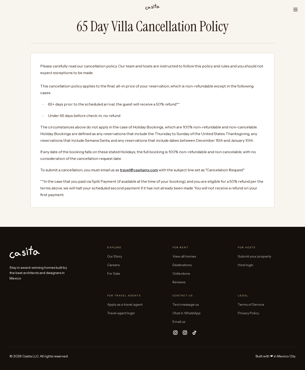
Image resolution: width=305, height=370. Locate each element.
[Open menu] (295, 9)
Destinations (182, 265)
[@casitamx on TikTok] (194, 332)
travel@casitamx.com (139, 169)
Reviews (179, 282)
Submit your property (254, 256)
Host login (245, 265)
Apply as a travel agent (124, 304)
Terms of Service (251, 304)
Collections (181, 273)
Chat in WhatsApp (187, 313)
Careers (113, 265)
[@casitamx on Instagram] (175, 332)
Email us (179, 321)
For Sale (113, 273)
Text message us (186, 304)
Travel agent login (121, 313)
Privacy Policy (248, 313)
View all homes (184, 256)
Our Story (114, 256)
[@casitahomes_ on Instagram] (185, 332)
